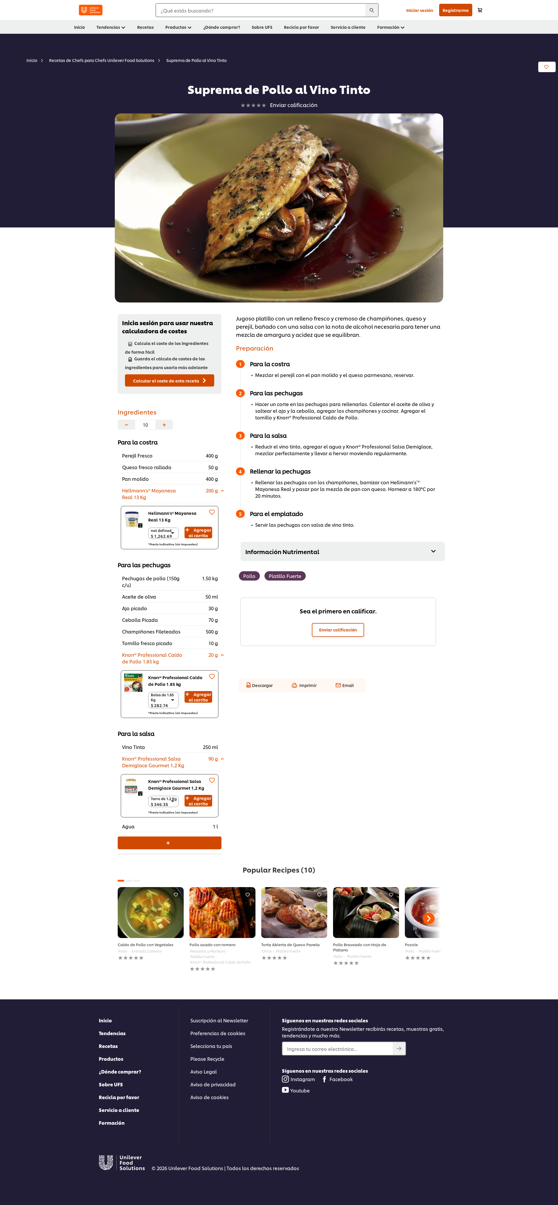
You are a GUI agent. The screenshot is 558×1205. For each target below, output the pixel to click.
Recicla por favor (119, 1097)
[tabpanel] (151, 924)
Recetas (108, 1045)
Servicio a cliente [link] (348, 27)
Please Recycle (207, 1058)
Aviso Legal (203, 1071)
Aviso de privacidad (213, 1084)
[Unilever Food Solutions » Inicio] (91, 10)
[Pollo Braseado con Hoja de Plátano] (366, 912)
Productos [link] (175, 27)
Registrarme (456, 10)
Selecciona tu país (211, 1045)
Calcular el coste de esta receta (166, 380)
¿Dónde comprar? (120, 1071)
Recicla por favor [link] (301, 27)
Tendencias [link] (108, 27)
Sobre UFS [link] (262, 27)
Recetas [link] (145, 27)
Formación (112, 1122)
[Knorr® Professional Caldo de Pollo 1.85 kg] (133, 683)
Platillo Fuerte (285, 575)
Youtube (300, 1090)
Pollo (249, 575)
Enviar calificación (338, 629)
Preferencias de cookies (217, 1033)
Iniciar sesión (419, 10)
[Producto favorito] (212, 512)
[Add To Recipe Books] (547, 67)
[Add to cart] (479, 10)
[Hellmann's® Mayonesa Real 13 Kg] (133, 518)
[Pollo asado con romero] (222, 912)
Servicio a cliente (119, 1109)
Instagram (303, 1079)
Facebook (341, 1079)
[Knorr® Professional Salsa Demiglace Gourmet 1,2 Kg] (133, 786)
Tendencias (112, 1033)
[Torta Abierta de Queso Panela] (294, 912)
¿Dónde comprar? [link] (221, 27)
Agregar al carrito (200, 532)
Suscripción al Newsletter (219, 1020)
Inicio (105, 1020)
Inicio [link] (79, 27)
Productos (111, 1058)
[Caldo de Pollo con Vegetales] (151, 912)
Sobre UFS (111, 1084)
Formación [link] (388, 27)
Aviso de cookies (209, 1097)
